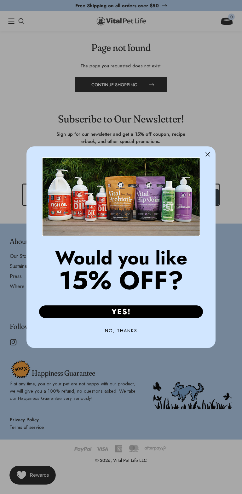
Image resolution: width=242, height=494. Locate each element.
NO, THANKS (121, 330)
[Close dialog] (207, 154)
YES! (121, 311)
